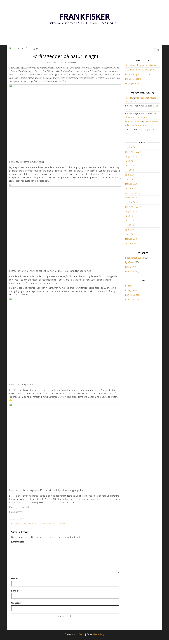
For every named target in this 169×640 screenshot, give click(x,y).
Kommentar (17, 541)
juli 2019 (129, 215)
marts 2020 (130, 179)
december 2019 (132, 193)
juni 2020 (129, 165)
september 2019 (133, 206)
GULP (40, 524)
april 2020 (129, 174)
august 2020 (131, 156)
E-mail (15, 590)
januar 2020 (130, 188)
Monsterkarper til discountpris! (139, 74)
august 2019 (131, 211)
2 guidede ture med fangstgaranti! (140, 69)
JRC (56, 524)
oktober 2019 (131, 202)
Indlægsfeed (131, 290)
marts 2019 (130, 234)
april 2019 (129, 229)
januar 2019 (130, 243)
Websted (16, 602)
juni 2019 (129, 220)
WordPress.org (132, 299)
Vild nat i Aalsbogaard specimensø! (141, 65)
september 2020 (133, 151)
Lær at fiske (130, 266)
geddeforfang (32, 524)
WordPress (79, 634)
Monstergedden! (133, 78)
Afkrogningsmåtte (20, 524)
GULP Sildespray (48, 524)
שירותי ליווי (129, 97)
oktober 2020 (131, 147)
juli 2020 (129, 160)
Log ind (128, 285)
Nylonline (62, 524)
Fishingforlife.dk (132, 83)
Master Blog (98, 634)
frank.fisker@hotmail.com (72, 63)
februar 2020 (131, 183)
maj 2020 (129, 170)
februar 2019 (131, 238)
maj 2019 (129, 225)
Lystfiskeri (20, 519)
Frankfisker (84, 16)
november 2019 (132, 197)
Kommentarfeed (132, 294)
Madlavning (130, 271)
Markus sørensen (133, 121)
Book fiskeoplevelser (135, 257)
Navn (14, 578)
